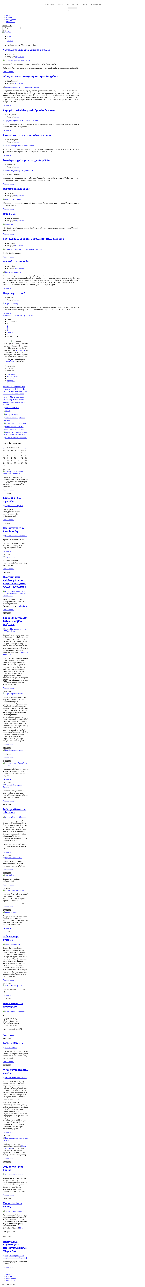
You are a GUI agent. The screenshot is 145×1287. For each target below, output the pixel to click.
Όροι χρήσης (11, 19)
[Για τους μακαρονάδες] (12, 199)
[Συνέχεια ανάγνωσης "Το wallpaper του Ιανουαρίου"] (14, 1011)
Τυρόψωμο (9, 213)
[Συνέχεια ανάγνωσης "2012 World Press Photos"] (13, 1174)
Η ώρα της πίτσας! (14, 293)
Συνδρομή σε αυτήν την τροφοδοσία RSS (18, 315)
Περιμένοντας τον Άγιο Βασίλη (13, 529)
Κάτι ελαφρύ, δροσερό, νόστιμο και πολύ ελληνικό (33, 238)
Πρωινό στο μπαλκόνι (16, 261)
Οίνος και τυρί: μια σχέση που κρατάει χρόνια (30, 76)
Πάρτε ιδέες (20, 350)
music (11, 396)
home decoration (9, 394)
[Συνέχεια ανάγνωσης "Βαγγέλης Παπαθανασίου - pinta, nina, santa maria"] (16, 474)
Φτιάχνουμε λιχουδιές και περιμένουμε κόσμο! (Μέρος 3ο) (15, 1246)
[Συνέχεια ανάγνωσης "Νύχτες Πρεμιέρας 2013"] (12, 858)
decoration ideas (9, 389)
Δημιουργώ (19, 57)
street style (16, 400)
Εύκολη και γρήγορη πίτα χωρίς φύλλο (26, 160)
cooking (14, 387)
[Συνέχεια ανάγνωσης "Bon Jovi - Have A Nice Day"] (13, 890)
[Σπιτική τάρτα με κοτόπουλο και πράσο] (18, 146)
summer (6, 402)
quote (22, 397)
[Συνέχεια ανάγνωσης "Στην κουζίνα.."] (9, 875)
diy (24, 389)
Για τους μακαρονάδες (16, 188)
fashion (6, 391)
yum (23, 402)
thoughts (13, 402)
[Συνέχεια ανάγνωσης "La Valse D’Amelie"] (10, 1048)
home (24, 391)
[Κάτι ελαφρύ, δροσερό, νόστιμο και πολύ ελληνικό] (22, 249)
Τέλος (9, 334)
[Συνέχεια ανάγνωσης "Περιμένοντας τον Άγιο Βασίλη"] (15, 536)
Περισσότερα (73, 10)
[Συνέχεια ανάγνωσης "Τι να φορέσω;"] (9, 557)
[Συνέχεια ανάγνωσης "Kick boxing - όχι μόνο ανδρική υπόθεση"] (16, 765)
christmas (7, 387)
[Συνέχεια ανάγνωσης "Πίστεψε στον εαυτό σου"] (13, 750)
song (11, 399)
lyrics (5, 397)
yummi (6, 404)
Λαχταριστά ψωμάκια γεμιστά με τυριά (26, 49)
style (22, 400)
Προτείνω (19, 83)
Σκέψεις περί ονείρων (11, 938)
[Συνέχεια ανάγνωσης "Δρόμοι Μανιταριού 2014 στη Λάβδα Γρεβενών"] (16, 631)
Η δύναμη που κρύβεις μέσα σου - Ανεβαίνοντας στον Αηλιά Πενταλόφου (14, 581)
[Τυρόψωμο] (8, 224)
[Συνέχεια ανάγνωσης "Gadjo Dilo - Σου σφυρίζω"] (13, 506)
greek (11, 391)
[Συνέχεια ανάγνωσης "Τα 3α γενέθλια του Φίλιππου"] (14, 817)
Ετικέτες (10, 41)
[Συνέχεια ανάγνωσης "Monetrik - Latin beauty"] (12, 1211)
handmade (17, 391)
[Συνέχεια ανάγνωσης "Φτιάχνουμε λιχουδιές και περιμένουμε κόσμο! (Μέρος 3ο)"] (16, 1258)
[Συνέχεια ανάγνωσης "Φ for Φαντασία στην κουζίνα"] (15, 1078)
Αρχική (8, 15)
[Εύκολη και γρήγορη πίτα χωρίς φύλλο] (18, 171)
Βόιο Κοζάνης (21, 606)
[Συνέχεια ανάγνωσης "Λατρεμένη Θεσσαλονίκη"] (13, 694)
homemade (19, 394)
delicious (19, 389)
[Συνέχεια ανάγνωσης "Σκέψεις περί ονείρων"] (12, 944)
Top (3, 1270)
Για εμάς (9, 17)
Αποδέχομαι (72, 8)
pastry (17, 397)
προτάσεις (10, 361)
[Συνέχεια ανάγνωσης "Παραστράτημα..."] (10, 912)
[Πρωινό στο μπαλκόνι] (12, 272)
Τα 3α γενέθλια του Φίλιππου (14, 811)
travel (18, 402)
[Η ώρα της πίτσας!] (10, 304)
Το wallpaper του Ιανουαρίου (13, 1005)
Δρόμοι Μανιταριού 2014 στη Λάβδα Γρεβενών (15, 621)
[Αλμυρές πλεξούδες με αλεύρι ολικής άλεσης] (20, 121)
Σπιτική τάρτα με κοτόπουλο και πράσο (27, 135)
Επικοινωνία (10, 22)
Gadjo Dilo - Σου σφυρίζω (12, 499)
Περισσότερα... (8, 72)
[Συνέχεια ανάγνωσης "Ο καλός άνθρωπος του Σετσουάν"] (16, 787)
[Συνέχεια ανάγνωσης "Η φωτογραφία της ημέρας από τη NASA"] (16, 1140)
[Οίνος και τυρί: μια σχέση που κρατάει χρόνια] (21, 87)
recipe (6, 399)
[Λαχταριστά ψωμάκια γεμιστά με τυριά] (18, 60)
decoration (21, 387)
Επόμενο (10, 332)
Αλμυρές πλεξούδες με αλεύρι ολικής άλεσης (30, 110)
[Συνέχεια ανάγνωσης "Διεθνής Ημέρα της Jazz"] (12, 985)
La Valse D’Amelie (13, 1043)
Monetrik (22, 1228)
